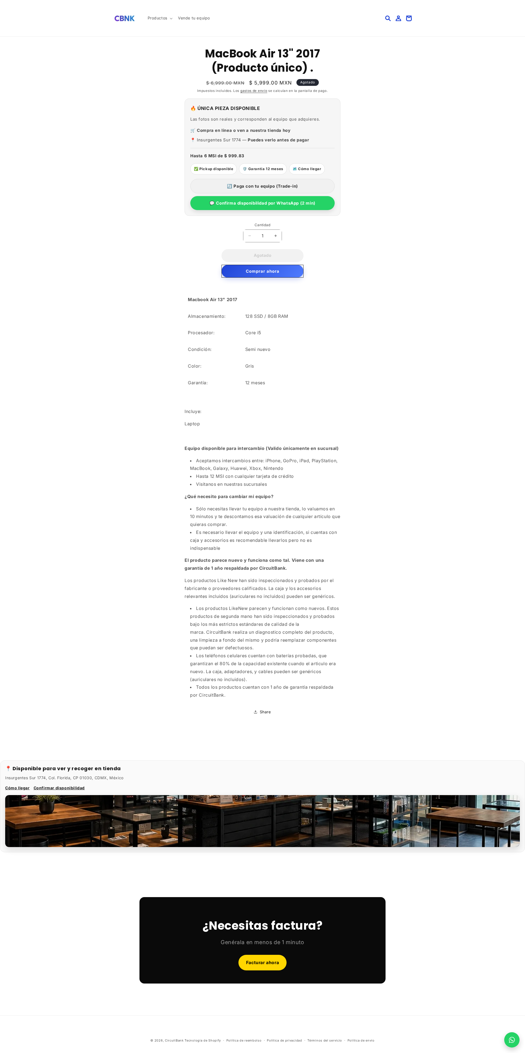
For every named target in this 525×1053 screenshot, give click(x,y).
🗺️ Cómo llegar (307, 169)
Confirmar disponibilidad (59, 788)
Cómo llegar (17, 788)
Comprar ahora (262, 271)
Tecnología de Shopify (203, 1040)
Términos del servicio (324, 1040)
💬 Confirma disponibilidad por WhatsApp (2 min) (262, 203)
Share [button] (265, 711)
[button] (159, 18)
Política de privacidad (284, 1040)
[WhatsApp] (512, 1040)
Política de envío (361, 1040)
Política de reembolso (244, 1040)
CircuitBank (174, 1040)
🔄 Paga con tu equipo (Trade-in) (262, 186)
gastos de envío (253, 91)
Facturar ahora (262, 962)
